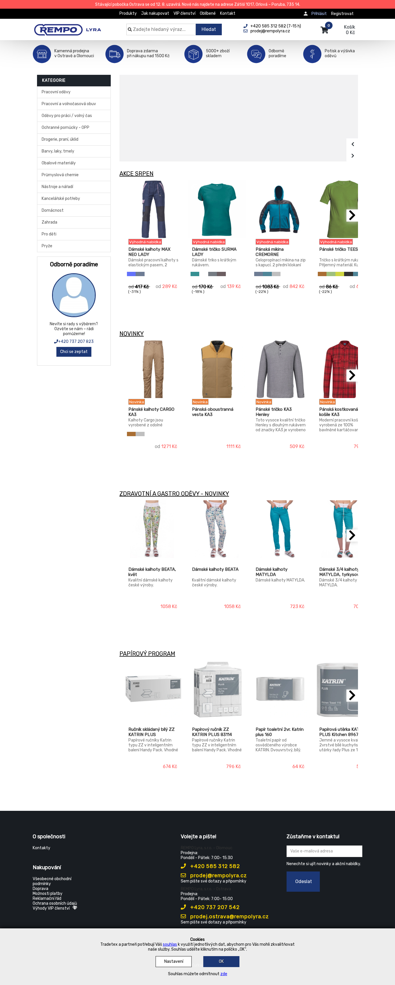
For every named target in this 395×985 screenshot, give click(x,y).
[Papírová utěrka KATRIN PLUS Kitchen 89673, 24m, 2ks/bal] (344, 689)
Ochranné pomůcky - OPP (65, 127)
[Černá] (348, 274)
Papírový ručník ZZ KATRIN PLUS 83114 (212, 732)
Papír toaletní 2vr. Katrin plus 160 (280, 732)
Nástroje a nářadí (57, 186)
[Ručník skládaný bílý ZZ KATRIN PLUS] (153, 689)
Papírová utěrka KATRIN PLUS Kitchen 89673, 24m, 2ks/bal (342, 732)
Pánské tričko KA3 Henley (274, 412)
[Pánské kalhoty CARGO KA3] (153, 369)
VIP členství (184, 13)
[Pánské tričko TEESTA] (344, 209)
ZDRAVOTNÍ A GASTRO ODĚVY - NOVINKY (174, 493)
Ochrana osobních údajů (55, 903)
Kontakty (41, 847)
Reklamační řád (47, 898)
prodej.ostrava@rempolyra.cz (229, 916)
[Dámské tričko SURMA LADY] (217, 209)
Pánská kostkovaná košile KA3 (338, 412)
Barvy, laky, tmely (58, 151)
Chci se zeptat (74, 351)
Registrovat (342, 13)
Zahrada (49, 222)
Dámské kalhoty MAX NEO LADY (149, 252)
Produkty (128, 13)
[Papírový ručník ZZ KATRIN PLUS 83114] (217, 689)
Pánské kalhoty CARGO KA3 (151, 412)
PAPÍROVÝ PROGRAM (147, 653)
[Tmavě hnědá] (221, 274)
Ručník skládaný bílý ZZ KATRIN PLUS (151, 732)
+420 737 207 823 (76, 341)
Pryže (47, 246)
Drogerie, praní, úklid (60, 139)
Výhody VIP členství (51, 908)
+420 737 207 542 (214, 907)
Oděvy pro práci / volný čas (67, 115)
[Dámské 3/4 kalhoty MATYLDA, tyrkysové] (344, 529)
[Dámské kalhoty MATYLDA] (280, 529)
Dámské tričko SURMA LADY (214, 252)
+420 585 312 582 (214, 866)
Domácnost (53, 210)
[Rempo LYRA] (67, 26)
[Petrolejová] (267, 274)
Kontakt (227, 13)
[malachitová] (195, 274)
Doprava (40, 888)
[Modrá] (131, 274)
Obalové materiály (59, 163)
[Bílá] (203, 274)
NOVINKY (131, 333)
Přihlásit (319, 13)
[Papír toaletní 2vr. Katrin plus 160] (280, 689)
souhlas (170, 944)
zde (223, 973)
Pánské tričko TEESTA (341, 249)
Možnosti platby (47, 893)
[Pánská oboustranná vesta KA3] (217, 369)
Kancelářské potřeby (61, 198)
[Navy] (140, 274)
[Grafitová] (212, 274)
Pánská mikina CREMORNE (270, 252)
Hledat (209, 29)
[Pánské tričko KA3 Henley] (280, 369)
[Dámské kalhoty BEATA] (217, 529)
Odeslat (303, 881)
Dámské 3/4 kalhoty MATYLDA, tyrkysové (340, 572)
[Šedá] (276, 274)
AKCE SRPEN (136, 173)
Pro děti (49, 234)
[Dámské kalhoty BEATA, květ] (153, 529)
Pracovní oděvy (56, 92)
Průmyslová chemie (60, 174)
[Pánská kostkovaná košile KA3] (344, 369)
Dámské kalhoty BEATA (215, 569)
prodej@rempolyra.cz (218, 875)
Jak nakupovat (155, 13)
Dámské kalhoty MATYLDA (271, 572)
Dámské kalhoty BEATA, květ (152, 572)
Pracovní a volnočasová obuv (69, 103)
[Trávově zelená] (330, 274)
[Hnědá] (322, 274)
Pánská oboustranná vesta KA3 (212, 412)
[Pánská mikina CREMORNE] (280, 209)
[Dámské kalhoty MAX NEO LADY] (153, 209)
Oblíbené (208, 13)
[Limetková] (339, 274)
